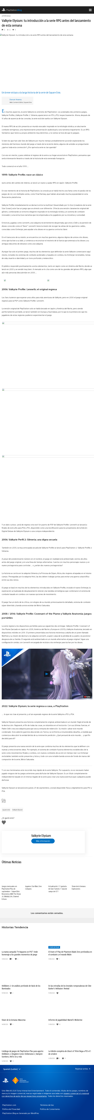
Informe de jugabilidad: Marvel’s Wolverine (65, 1019)
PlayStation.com (9, 1105)
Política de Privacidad (11, 1109)
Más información (43, 841)
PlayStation (14, 10)
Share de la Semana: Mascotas (14, 1019)
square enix (6, 810)
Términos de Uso (47, 1105)
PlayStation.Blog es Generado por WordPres (20, 1113)
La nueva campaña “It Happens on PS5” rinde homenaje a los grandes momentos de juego (20, 953)
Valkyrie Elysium (17, 810)
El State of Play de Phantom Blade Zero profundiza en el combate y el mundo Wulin (70, 953)
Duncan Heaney (16, 99)
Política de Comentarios (50, 1109)
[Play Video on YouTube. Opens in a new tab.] (87, 696)
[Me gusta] (16, 959)
